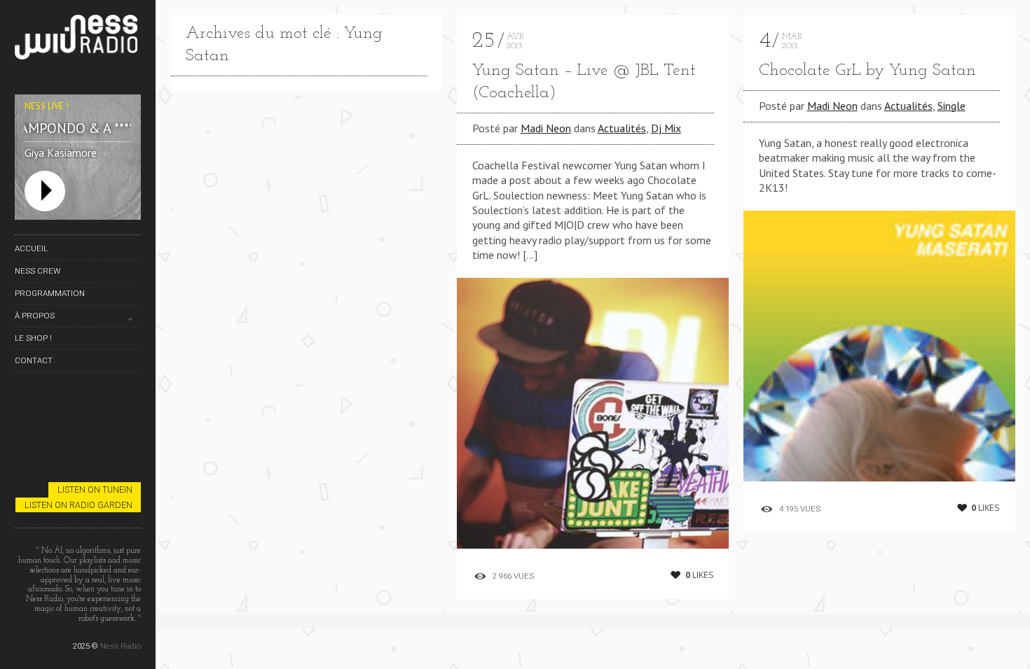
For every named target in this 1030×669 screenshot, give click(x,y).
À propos (35, 316)
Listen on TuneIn (94, 489)
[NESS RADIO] (78, 39)
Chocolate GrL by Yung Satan (867, 70)
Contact (34, 360)
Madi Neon (546, 128)
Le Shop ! (33, 338)
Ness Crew (37, 271)
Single (952, 106)
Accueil (31, 248)
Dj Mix (666, 128)
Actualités (622, 128)
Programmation (50, 293)
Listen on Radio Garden (78, 505)
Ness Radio (120, 646)
